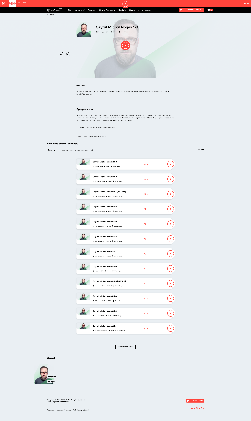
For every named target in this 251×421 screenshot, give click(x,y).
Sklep (132, 9)
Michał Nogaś (125, 32)
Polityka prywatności (81, 410)
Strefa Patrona (106, 9)
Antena (78, 9)
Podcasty (92, 9)
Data (50, 149)
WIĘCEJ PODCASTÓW (125, 347)
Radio (121, 9)
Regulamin (51, 410)
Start (70, 9)
